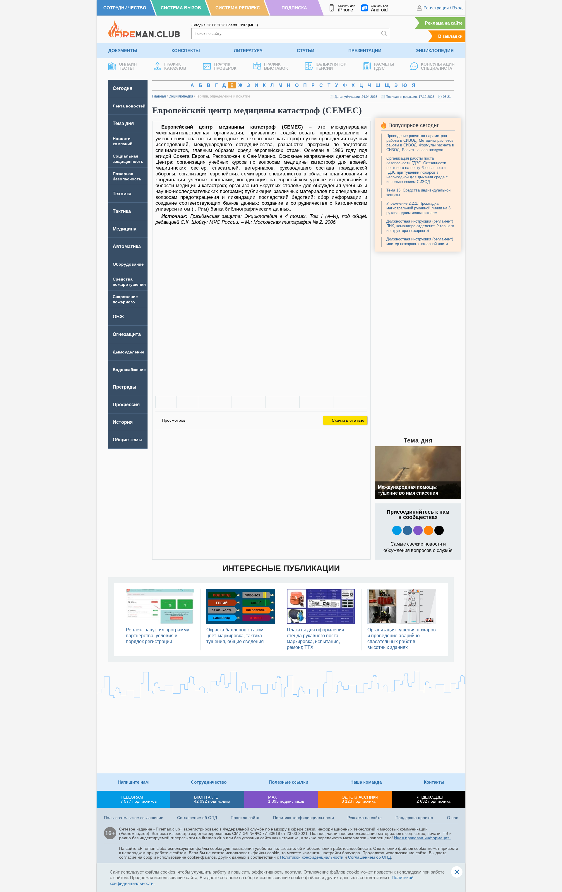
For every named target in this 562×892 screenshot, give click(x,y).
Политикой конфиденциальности (311, 857)
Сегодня (122, 88)
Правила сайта (245, 817)
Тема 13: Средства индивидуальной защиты (418, 192)
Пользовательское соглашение (133, 817)
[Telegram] (316, 402)
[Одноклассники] (248, 402)
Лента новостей (129, 106)
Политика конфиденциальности (303, 817)
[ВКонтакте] (215, 402)
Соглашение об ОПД (197, 817)
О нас (452, 817)
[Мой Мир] (350, 402)
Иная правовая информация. (422, 837)
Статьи (305, 50)
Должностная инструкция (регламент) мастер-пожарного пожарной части (419, 241)
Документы (122, 50)
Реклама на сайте (443, 22)
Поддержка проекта (414, 817)
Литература (248, 50)
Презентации (364, 50)
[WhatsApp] (282, 402)
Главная (159, 96)
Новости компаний (123, 141)
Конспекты (186, 50)
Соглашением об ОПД (369, 857)
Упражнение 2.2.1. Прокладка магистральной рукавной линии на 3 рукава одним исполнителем (418, 208)
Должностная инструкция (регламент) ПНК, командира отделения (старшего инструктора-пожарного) (420, 226)
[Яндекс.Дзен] (439, 530)
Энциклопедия (435, 50)
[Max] (418, 530)
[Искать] (384, 33)
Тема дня (123, 123)
